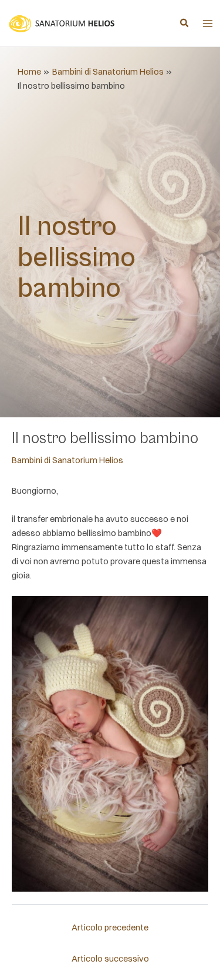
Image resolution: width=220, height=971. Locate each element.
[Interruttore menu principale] (207, 23)
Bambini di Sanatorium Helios (67, 460)
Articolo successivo (110, 958)
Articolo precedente (110, 927)
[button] (184, 24)
